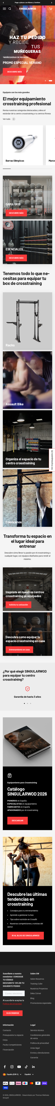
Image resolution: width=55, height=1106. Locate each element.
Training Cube (36, 984)
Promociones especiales (40, 1003)
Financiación (8, 1050)
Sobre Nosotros (37, 979)
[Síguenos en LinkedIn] (33, 1067)
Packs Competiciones (12, 1045)
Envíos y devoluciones (39, 1053)
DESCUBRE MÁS (14, 72)
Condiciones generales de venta (40, 1036)
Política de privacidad (39, 1043)
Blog (32, 998)
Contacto (7, 1030)
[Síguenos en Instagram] (12, 1067)
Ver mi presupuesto (52, 460)
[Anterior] (3, 2)
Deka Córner (35, 993)
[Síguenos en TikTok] (26, 1067)
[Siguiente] (51, 2)
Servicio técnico (37, 1030)
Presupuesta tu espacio (13, 1035)
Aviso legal (35, 1048)
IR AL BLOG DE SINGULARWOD (25, 935)
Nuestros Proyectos (39, 988)
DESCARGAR (17, 820)
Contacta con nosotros (28, 3)
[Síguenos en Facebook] (5, 1067)
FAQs (5, 1040)
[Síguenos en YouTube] (19, 1067)
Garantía (34, 1057)
